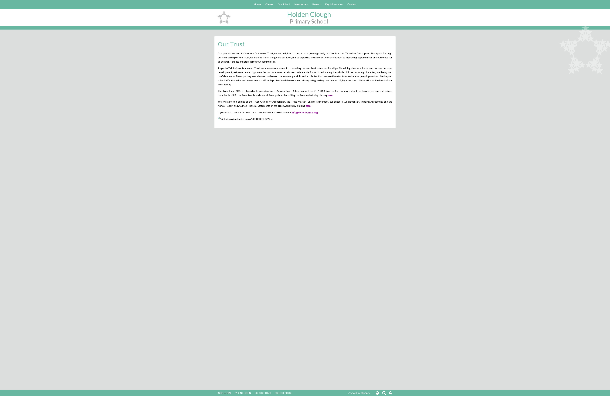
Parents (316, 4)
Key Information (334, 4)
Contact (351, 4)
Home (257, 4)
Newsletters (301, 4)
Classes (269, 4)
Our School (284, 4)
